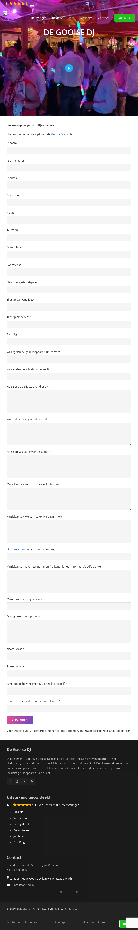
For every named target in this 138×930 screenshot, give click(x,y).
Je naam (12, 143)
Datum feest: (15, 247)
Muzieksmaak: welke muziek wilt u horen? (33, 484)
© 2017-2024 (15, 909)
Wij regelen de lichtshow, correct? (28, 369)
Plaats (10, 212)
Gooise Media (45, 909)
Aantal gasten (15, 334)
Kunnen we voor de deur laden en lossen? (33, 701)
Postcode (13, 195)
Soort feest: (14, 265)
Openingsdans (16, 549)
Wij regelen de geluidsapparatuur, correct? (34, 352)
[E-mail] (61, 892)
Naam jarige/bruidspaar (22, 282)
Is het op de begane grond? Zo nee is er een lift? (37, 684)
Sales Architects (68, 909)
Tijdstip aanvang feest (20, 299)
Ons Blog (19, 842)
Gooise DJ (57, 134)
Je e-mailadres (16, 160)
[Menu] (82, 7)
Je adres (12, 178)
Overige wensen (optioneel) (24, 616)
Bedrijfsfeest (21, 824)
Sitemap (59, 922)
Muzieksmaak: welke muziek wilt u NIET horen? (36, 516)
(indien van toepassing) (31, 549)
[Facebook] (10, 781)
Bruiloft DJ (19, 812)
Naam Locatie (15, 649)
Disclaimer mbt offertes (22, 922)
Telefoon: (13, 230)
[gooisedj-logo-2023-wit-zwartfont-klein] (5, 13)
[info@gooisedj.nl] (10, 885)
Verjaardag (20, 818)
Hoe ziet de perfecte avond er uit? (28, 386)
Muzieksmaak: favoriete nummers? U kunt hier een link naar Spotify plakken (54, 566)
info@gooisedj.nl (23, 885)
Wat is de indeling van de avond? (27, 419)
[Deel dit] (69, 892)
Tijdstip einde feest (19, 317)
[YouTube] (17, 781)
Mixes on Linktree (93, 922)
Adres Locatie (15, 666)
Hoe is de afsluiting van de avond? (28, 452)
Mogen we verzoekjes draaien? (26, 599)
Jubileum (19, 836)
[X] (24, 781)
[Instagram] (32, 781)
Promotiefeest (22, 830)
